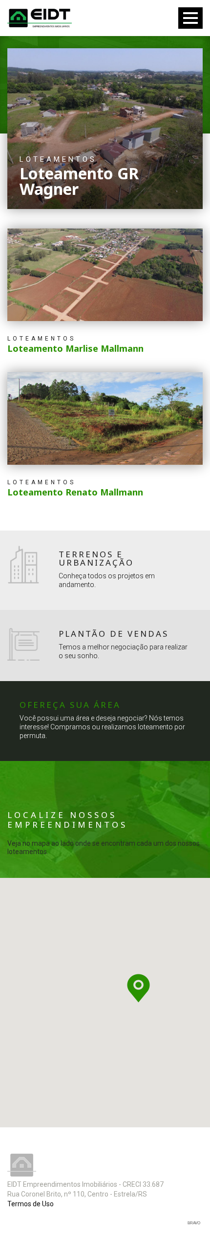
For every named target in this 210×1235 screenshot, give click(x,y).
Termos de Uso (30, 1204)
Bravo (194, 1223)
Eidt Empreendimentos (39, 18)
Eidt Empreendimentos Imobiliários (21, 1165)
